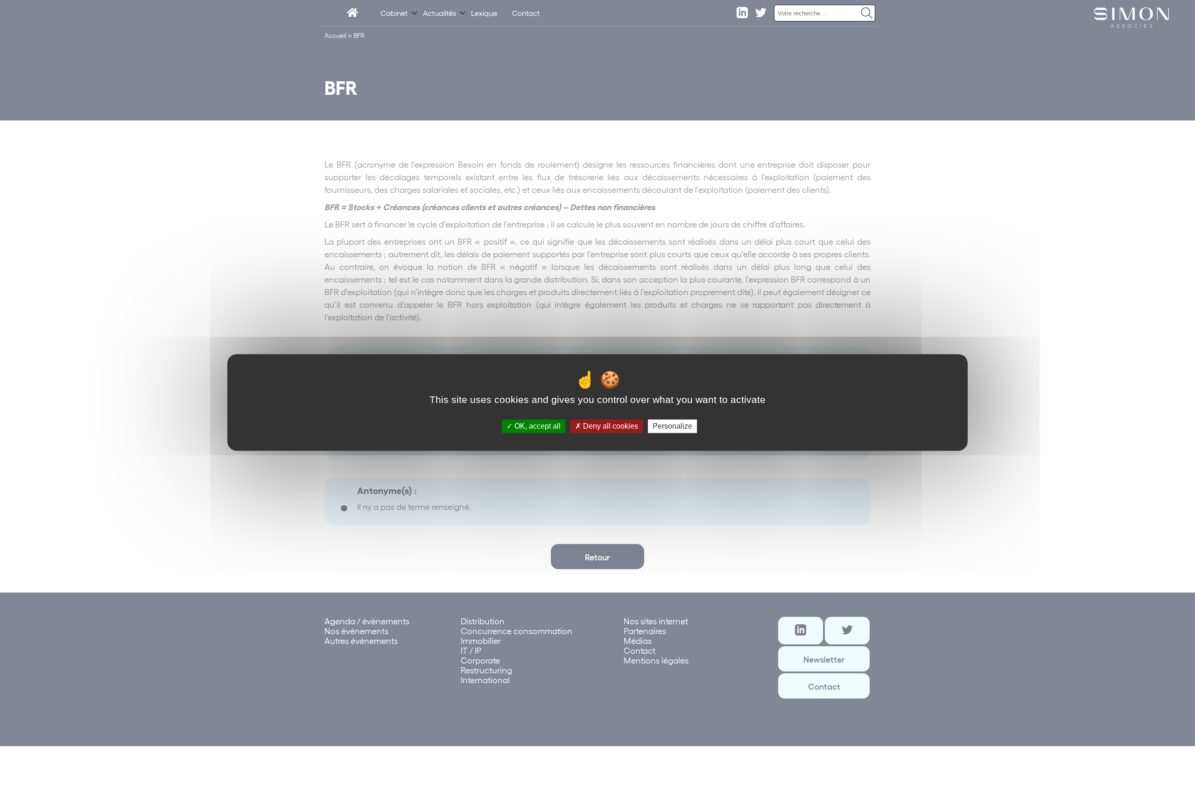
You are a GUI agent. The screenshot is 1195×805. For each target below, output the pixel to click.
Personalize (672, 426)
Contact (526, 12)
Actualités (439, 12)
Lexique (484, 12)
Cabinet (394, 12)
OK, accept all (537, 426)
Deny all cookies (609, 426)
